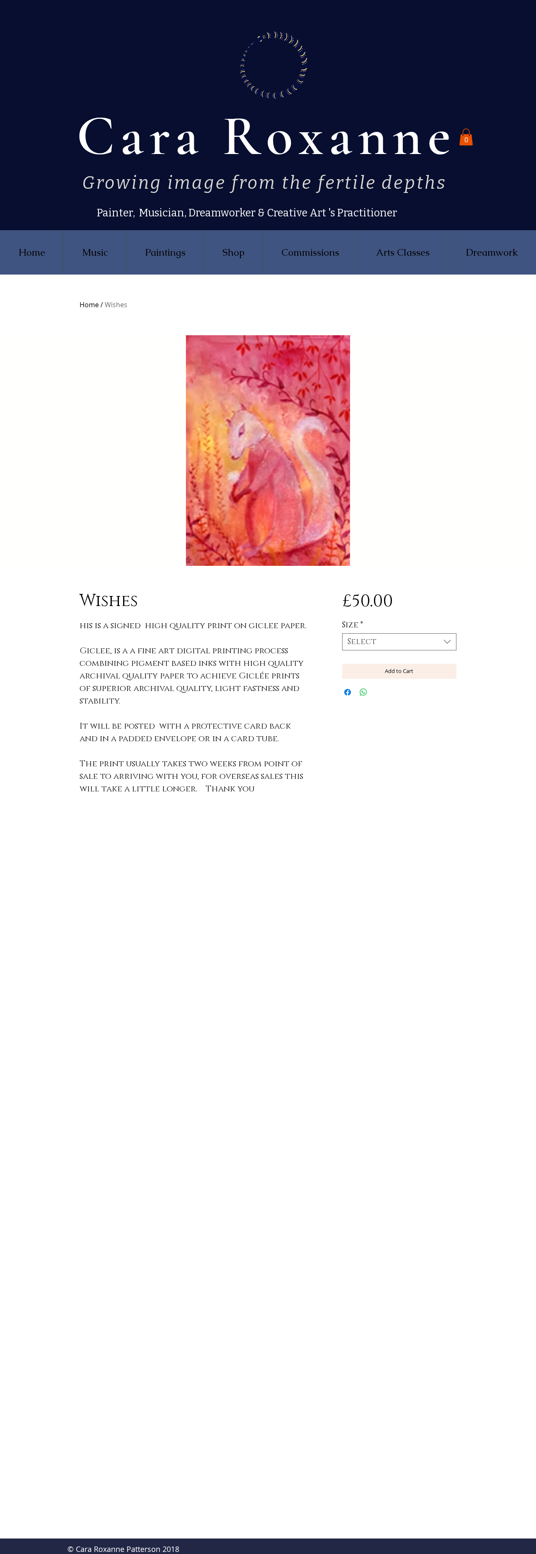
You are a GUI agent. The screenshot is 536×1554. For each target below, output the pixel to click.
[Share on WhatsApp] (363, 692)
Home (89, 304)
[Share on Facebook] (348, 692)
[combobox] (399, 641)
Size (352, 625)
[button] (466, 137)
